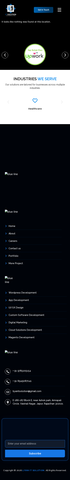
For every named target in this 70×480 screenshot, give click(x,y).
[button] (43, 10)
